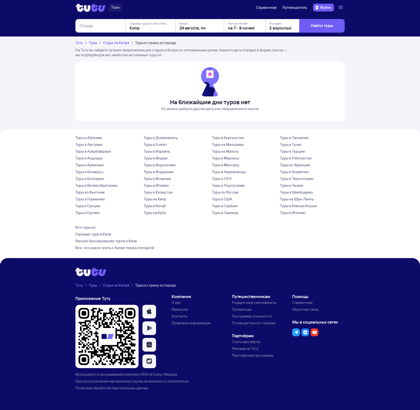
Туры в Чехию (291, 185)
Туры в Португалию (228, 185)
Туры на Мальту (225, 151)
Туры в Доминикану (161, 137)
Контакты (179, 316)
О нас (176, 302)
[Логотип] (90, 7)
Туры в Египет (155, 144)
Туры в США (222, 199)
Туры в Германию (90, 199)
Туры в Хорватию (294, 171)
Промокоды (242, 309)
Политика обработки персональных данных (111, 388)
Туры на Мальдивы (228, 144)
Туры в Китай (155, 206)
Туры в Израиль (157, 151)
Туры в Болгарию (89, 178)
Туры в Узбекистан (296, 158)
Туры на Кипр (155, 199)
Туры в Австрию (88, 144)
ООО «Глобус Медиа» (158, 374)
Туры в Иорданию (159, 171)
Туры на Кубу (155, 212)
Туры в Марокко (225, 158)
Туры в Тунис (291, 144)
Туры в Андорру (89, 158)
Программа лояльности (252, 316)
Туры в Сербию (225, 206)
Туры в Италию (156, 185)
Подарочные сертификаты (254, 302)
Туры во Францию (295, 165)
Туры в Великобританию (96, 185)
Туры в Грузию (87, 212)
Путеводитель (294, 7)
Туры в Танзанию (294, 137)
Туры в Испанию (157, 178)
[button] (149, 311)
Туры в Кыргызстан (228, 137)
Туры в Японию (293, 212)
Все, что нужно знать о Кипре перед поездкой (114, 247)
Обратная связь (305, 309)
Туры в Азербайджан (93, 151)
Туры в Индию (155, 158)
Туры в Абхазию (88, 137)
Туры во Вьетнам (90, 192)
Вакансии (180, 309)
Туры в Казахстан (158, 192)
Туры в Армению (89, 165)
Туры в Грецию (87, 206)
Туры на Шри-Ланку (297, 199)
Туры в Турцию (292, 151)
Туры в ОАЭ (221, 178)
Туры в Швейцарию (296, 192)
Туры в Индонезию (160, 165)
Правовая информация (191, 323)
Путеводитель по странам (253, 323)
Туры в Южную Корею (298, 206)
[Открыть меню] (341, 7)
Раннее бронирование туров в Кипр (106, 241)
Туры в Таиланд (225, 212)
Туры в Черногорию (297, 178)
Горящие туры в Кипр (93, 234)
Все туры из (85, 227)
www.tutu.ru (157, 381)
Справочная (266, 7)
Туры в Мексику (225, 165)
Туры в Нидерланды (229, 171)
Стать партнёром (246, 341)
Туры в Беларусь (89, 171)
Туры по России (225, 192)
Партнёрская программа (252, 355)
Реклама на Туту (245, 348)
